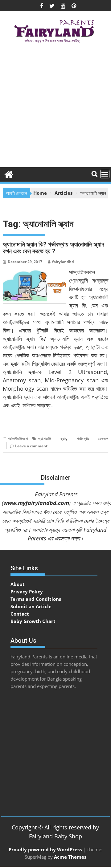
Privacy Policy (26, 591)
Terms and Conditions (35, 599)
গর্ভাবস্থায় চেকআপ (93, 438)
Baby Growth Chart (33, 621)
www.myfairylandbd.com (36, 503)
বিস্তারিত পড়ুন (15, 424)
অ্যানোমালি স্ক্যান (52, 438)
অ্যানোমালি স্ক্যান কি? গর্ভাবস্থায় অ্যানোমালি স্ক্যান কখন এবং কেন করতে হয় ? (53, 248)
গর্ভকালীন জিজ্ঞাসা (18, 438)
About (17, 584)
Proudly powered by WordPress (45, 849)
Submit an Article (30, 606)
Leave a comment (31, 446)
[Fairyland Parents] (9, 173)
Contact (19, 614)
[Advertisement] (55, 107)
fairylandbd (63, 261)
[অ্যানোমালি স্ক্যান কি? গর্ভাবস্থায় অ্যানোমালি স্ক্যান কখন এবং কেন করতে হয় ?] (34, 272)
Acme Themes (70, 857)
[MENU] (104, 174)
